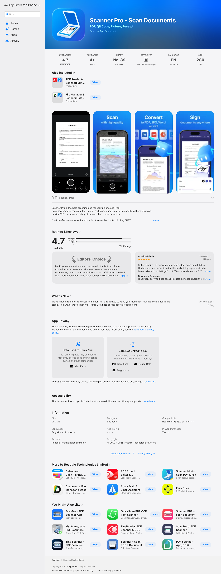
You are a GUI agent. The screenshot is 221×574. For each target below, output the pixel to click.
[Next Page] (217, 151)
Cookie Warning (104, 571)
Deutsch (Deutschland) (73, 560)
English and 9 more (62, 432)
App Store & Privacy (84, 571)
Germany (56, 560)
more (156, 220)
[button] (22, 23)
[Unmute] (80, 188)
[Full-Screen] (86, 188)
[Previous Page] (48, 151)
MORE (125, 275)
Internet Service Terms (62, 571)
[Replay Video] (56, 188)
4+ (108, 432)
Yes (164, 432)
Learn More (150, 381)
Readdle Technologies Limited (68, 442)
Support (118, 571)
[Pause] (75, 188)
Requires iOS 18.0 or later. (176, 421)
